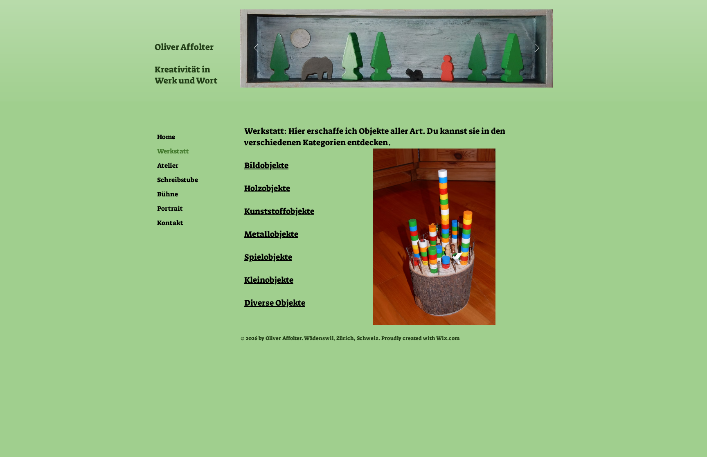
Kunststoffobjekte (279, 211)
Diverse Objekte (274, 302)
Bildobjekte (266, 165)
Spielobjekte (268, 257)
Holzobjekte (267, 188)
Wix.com (448, 338)
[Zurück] (256, 48)
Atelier (167, 165)
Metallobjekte (271, 234)
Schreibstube (177, 180)
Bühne (167, 194)
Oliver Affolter (184, 47)
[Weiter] (537, 48)
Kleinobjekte (268, 280)
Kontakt (170, 222)
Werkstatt (173, 151)
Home (166, 137)
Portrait (170, 208)
